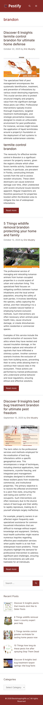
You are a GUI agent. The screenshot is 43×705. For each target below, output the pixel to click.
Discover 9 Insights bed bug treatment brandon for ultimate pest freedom (21, 407)
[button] (29, 6)
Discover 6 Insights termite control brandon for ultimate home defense (19, 38)
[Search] (36, 583)
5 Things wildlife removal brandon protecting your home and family (20, 229)
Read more (11, 210)
